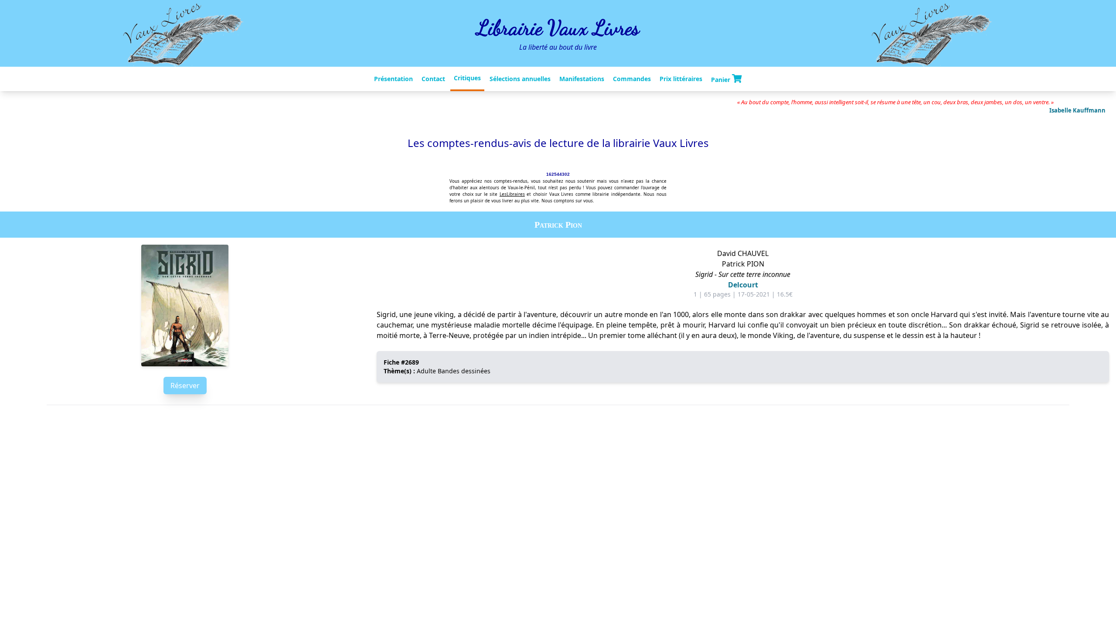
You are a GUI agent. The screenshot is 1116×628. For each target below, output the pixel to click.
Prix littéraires (681, 79)
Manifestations (581, 79)
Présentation (393, 79)
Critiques (467, 78)
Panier (721, 79)
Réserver (185, 385)
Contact (433, 79)
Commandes (632, 79)
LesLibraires (512, 194)
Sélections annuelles (520, 79)
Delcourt (743, 285)
